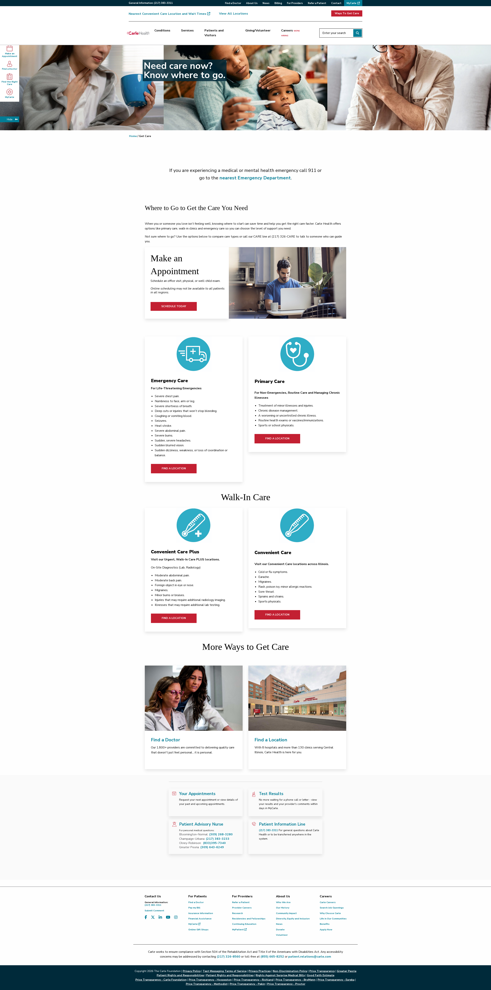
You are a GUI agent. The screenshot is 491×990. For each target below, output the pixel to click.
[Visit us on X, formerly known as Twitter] (153, 917)
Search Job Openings (332, 907)
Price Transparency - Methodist (207, 984)
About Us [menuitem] (252, 3)
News (279, 924)
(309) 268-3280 (221, 834)
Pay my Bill (194, 907)
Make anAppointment (9, 55)
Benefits (325, 924)
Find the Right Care (10, 83)
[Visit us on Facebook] (146, 917)
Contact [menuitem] (336, 3)
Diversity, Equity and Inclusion (293, 918)
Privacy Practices (260, 971)
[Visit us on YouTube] (168, 917)
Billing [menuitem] (278, 3)
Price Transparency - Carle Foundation (161, 980)
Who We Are (283, 902)
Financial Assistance (200, 918)
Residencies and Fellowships (248, 918)
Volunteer (282, 934)
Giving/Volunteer (257, 30)
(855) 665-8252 (272, 957)
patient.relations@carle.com (309, 957)
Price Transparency (322, 971)
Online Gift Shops (198, 929)
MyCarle (9, 97)
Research (237, 913)
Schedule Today (173, 306)
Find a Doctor (9, 68)
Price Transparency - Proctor (286, 984)
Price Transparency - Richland (254, 980)
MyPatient (238, 929)
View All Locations (233, 14)
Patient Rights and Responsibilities (230, 975)
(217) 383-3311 (268, 830)
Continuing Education (244, 924)
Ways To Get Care (347, 13)
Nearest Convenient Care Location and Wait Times (167, 14)
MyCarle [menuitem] (351, 3)
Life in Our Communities (333, 918)
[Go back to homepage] (138, 33)
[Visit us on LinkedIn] (160, 917)
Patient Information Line (282, 824)
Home (133, 136)
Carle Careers (328, 902)
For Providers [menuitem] (295, 3)
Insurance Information (200, 913)
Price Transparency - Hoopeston (210, 980)
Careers (290, 32)
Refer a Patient (241, 902)
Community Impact (286, 913)
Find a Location (174, 468)
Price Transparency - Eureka (336, 980)
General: (151, 3)
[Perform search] (357, 33)
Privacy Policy (192, 971)
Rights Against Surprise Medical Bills (280, 975)
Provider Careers (242, 907)
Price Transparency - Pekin (247, 984)
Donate (280, 929)
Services (187, 30)
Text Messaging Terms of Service (224, 971)
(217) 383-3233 (217, 839)
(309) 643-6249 (212, 847)
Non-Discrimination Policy (290, 971)
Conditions (162, 30)
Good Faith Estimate (320, 975)
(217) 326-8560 (228, 957)
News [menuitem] (266, 3)
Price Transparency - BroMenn (296, 980)
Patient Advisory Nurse (201, 824)
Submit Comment (154, 910)
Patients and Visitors (214, 33)
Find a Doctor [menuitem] (233, 3)
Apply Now (326, 929)
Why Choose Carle (330, 913)
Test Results (271, 793)
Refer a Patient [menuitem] (317, 3)
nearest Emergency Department (255, 178)
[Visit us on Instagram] (176, 917)
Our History (282, 907)
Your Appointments (197, 793)
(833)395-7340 (214, 843)
